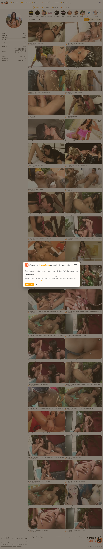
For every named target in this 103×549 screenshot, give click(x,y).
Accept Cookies (29, 284)
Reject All (38, 284)
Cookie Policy (38, 280)
